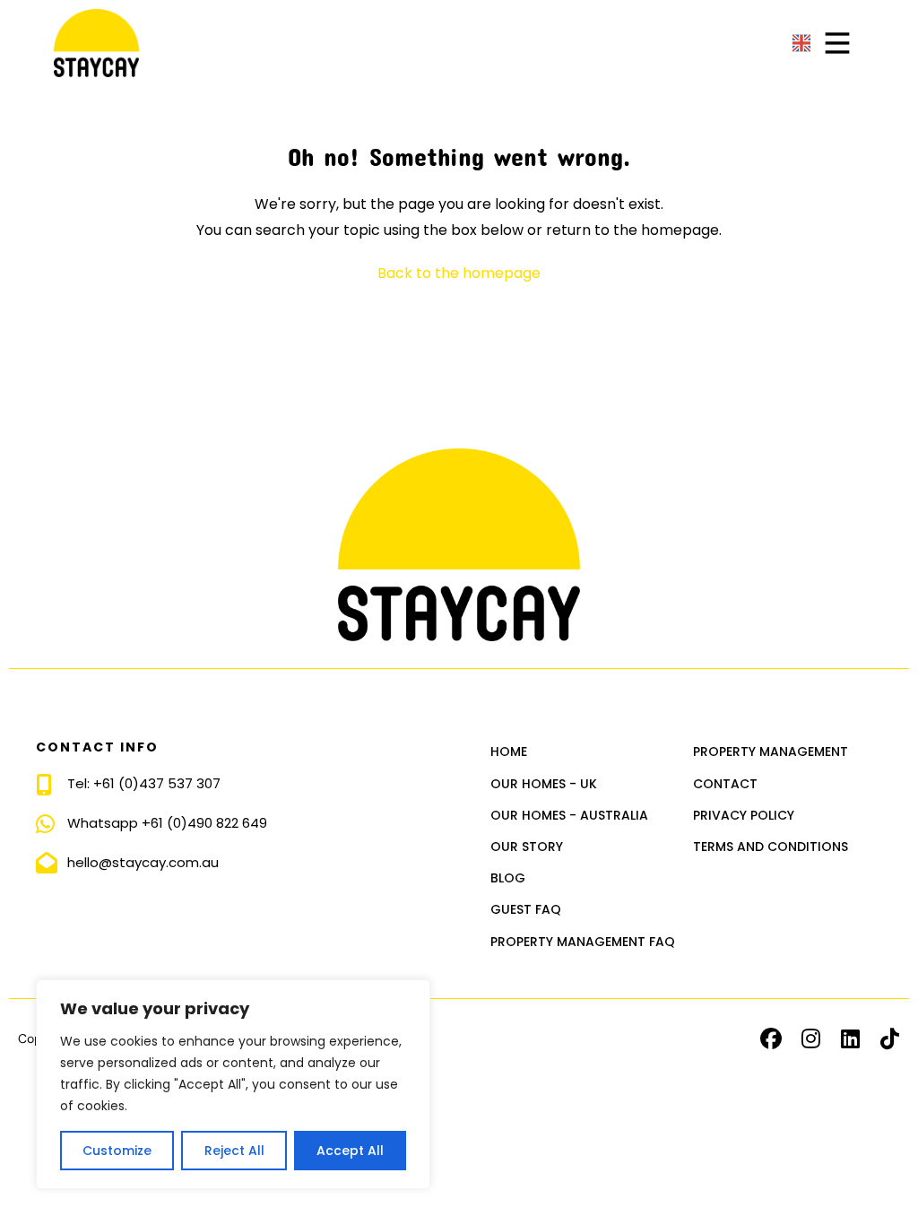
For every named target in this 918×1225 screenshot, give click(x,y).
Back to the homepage (459, 273)
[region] (233, 1084)
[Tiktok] (889, 1038)
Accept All (350, 1151)
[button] (771, 1038)
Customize (117, 1151)
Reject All (234, 1151)
